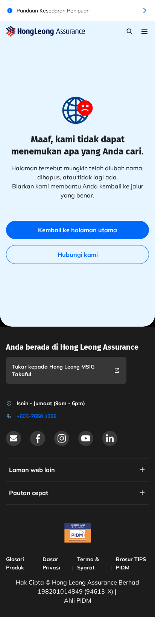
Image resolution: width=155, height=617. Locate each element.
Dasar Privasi (51, 563)
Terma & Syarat (88, 563)
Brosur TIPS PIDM (131, 563)
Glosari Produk (15, 563)
